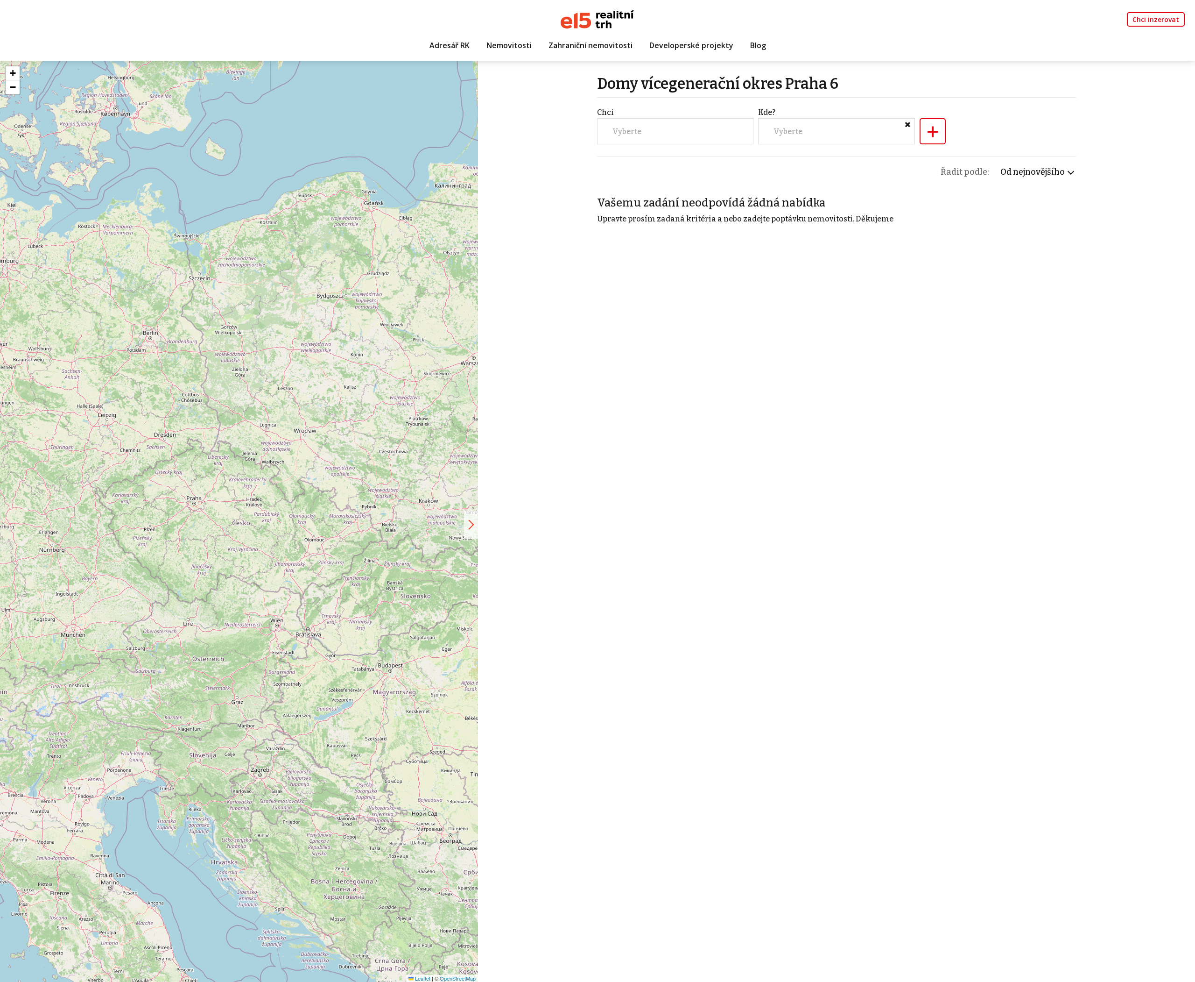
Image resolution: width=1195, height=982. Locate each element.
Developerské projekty (691, 45)
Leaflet (422, 978)
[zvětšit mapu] (471, 525)
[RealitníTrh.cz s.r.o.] (597, 18)
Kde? (766, 112)
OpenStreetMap (458, 978)
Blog (758, 45)
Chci (605, 112)
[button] (13, 73)
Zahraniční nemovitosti (590, 45)
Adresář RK (449, 45)
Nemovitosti (509, 45)
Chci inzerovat (1155, 19)
